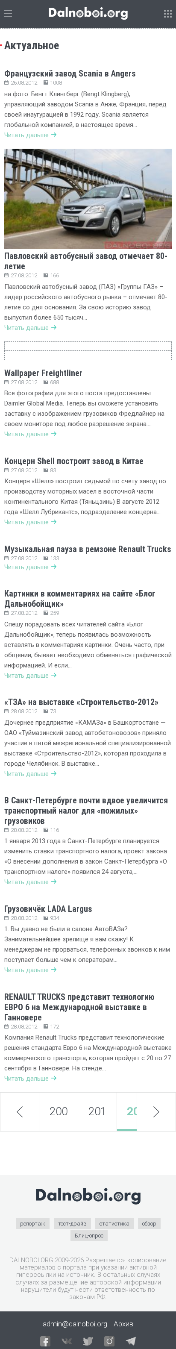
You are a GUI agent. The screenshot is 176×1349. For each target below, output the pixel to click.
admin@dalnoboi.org (75, 1324)
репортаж (32, 1223)
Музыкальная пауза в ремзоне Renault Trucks (87, 549)
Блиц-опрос (89, 1235)
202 (136, 1111)
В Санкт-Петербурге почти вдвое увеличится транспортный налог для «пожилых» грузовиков (86, 810)
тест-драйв (72, 1223)
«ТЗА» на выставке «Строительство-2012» (81, 702)
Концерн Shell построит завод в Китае (74, 461)
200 (58, 1111)
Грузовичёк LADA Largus (48, 909)
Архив (123, 1324)
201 (97, 1111)
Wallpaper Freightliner (43, 373)
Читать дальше (26, 135)
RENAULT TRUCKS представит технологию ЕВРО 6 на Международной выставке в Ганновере (79, 1007)
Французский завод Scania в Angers (70, 73)
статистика (114, 1223)
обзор (149, 1223)
